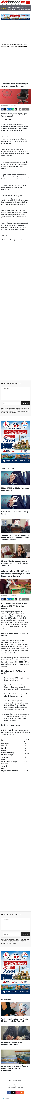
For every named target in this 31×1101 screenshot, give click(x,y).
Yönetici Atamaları (16, 44)
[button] (23, 109)
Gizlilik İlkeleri (11, 1087)
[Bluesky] (8, 109)
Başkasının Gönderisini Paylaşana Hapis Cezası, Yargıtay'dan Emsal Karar (18, 8)
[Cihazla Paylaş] (16, 109)
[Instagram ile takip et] (18, 1092)
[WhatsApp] (13, 109)
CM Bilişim (7, 1098)
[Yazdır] (20, 109)
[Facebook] (2, 109)
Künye (15, 1085)
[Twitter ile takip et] (13, 1092)
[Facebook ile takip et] (9, 1092)
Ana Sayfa (6, 44)
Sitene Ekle (20, 1087)
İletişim (21, 1085)
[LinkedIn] (10, 109)
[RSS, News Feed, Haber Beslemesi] (22, 1092)
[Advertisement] (15, 66)
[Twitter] (5, 109)
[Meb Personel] (13, 2)
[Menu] (27, 2)
